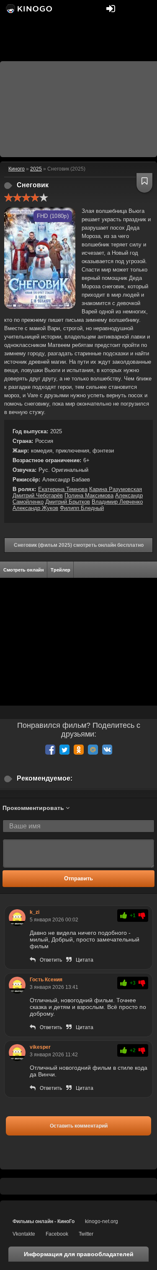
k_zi (34, 912)
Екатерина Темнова (63, 489)
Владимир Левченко (117, 502)
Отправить (78, 878)
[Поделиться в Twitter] (64, 750)
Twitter (86, 1234)
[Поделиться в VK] (107, 750)
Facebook (57, 1234)
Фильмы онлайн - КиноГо (44, 1221)
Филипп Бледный (82, 508)
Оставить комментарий (79, 1126)
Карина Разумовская (115, 489)
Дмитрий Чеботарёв (38, 495)
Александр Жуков (35, 508)
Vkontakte (24, 1234)
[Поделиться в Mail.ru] (93, 750)
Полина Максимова (88, 495)
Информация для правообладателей (79, 1254)
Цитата (84, 960)
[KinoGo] (28, 8)
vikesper (40, 1047)
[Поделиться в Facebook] (50, 750)
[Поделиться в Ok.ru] (79, 750)
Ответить (51, 960)
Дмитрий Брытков (67, 502)
